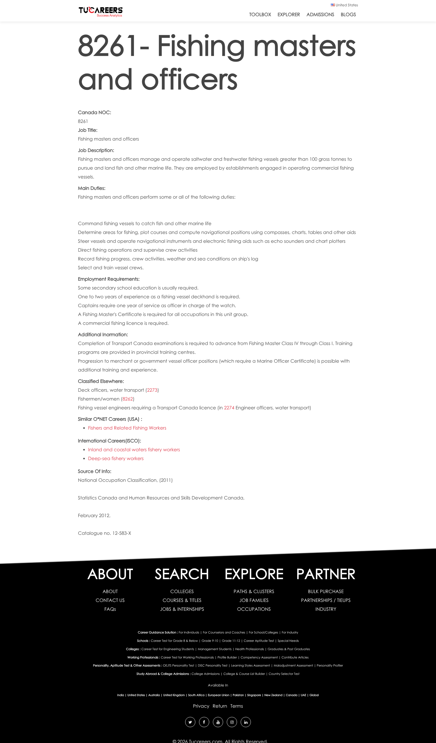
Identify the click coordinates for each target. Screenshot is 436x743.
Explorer (289, 14)
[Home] (100, 13)
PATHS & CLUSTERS (254, 591)
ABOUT (110, 591)
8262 (128, 399)
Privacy (201, 706)
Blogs (348, 14)
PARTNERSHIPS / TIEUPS (325, 600)
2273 (152, 390)
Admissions (320, 14)
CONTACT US (110, 600)
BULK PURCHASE (326, 591)
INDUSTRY (325, 609)
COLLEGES (182, 591)
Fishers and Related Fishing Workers (127, 428)
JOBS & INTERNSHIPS (182, 609)
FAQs (110, 609)
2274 (229, 408)
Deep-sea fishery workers (116, 458)
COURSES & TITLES (182, 600)
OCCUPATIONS (254, 609)
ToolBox (260, 14)
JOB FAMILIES (254, 600)
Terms (236, 706)
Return (220, 706)
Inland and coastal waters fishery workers (134, 450)
